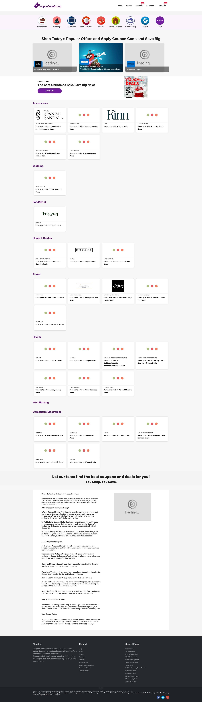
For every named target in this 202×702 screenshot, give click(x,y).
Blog (80, 649)
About (81, 651)
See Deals (50, 91)
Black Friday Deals (131, 657)
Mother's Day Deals (131, 679)
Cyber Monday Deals (132, 659)
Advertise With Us (85, 668)
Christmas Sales (130, 670)
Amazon (163, 5)
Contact (81, 659)
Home (120, 5)
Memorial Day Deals (131, 676)
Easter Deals (129, 649)
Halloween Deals (130, 673)
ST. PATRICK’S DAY (131, 654)
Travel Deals (129, 665)
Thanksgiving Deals (131, 662)
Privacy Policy (83, 662)
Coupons (140, 5)
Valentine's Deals (130, 681)
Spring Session (130, 651)
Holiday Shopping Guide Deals (135, 668)
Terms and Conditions (86, 665)
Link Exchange (84, 670)
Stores (129, 5)
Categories (150, 5)
